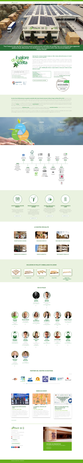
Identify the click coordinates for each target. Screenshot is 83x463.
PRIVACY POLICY (17, 460)
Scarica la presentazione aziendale (39, 80)
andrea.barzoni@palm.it (46, 305)
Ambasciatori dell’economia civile (19, 407)
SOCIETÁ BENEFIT (51, 2)
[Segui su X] (19, 447)
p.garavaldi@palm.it (46, 343)
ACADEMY (60, 2)
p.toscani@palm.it (68, 322)
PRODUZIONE (37, 2)
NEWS (20, 409)
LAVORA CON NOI (69, 2)
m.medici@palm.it (25, 322)
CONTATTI (70, 0)
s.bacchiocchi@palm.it (36, 324)
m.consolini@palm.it (25, 345)
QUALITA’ (46, 2)
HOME (34, 2)
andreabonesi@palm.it (57, 325)
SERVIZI (42, 2)
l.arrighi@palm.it (57, 343)
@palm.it (25, 362)
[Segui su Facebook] (13, 447)
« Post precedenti (13, 420)
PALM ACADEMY (65, 410)
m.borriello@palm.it (68, 343)
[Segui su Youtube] (15, 447)
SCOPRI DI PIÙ (17, 216)
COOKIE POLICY (22, 460)
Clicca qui (48, 447)
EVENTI (18, 409)
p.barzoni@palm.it (36, 303)
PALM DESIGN (56, 2)
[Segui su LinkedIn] (12, 447)
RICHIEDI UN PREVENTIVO (66, 0)
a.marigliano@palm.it (46, 325)
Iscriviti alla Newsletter (16, 443)
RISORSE (64, 2)
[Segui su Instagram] (17, 447)
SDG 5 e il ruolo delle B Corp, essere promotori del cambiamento (62, 408)
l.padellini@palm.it (15, 343)
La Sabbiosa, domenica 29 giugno (39, 407)
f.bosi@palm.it (36, 345)
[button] (71, 374)
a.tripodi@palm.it (15, 324)
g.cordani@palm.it (15, 364)
